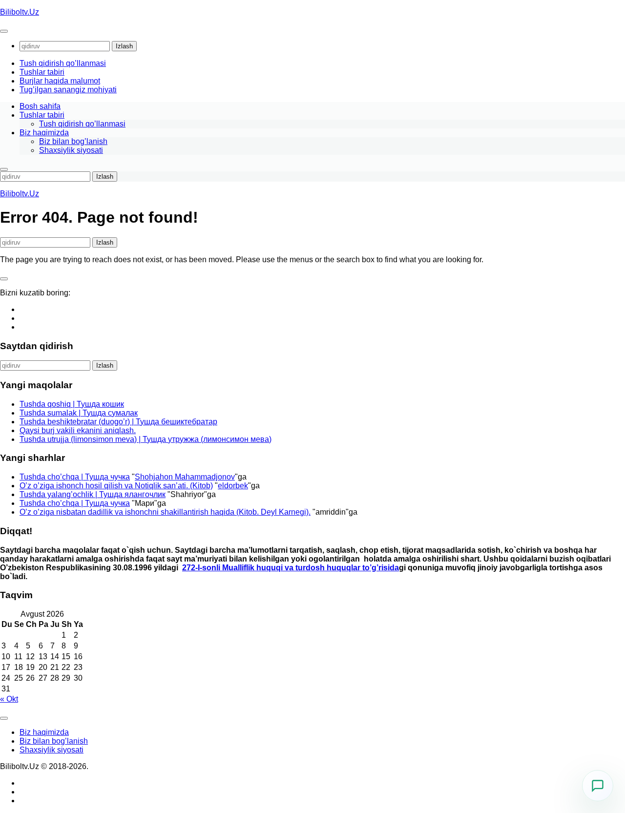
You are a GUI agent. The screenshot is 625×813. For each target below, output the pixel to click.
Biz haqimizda (44, 132)
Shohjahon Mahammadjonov (185, 477)
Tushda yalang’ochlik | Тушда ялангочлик (93, 494)
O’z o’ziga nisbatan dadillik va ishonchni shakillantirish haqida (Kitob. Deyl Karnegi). (165, 512)
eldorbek (233, 485)
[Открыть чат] (597, 785)
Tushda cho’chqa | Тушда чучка (75, 477)
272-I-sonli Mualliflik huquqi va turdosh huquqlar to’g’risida (290, 567)
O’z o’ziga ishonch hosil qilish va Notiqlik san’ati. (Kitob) (116, 485)
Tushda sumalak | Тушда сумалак (79, 413)
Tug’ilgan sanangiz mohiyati (68, 89)
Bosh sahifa (40, 106)
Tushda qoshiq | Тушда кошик (72, 404)
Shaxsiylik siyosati (71, 150)
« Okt (9, 699)
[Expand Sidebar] (4, 278)
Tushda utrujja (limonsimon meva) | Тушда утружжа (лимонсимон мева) (145, 439)
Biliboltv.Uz (19, 12)
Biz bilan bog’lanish (73, 141)
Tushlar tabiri (42, 72)
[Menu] (4, 31)
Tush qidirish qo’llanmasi (63, 63)
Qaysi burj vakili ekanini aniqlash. (78, 430)
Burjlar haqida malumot (60, 81)
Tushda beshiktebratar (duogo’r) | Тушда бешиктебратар (118, 421)
